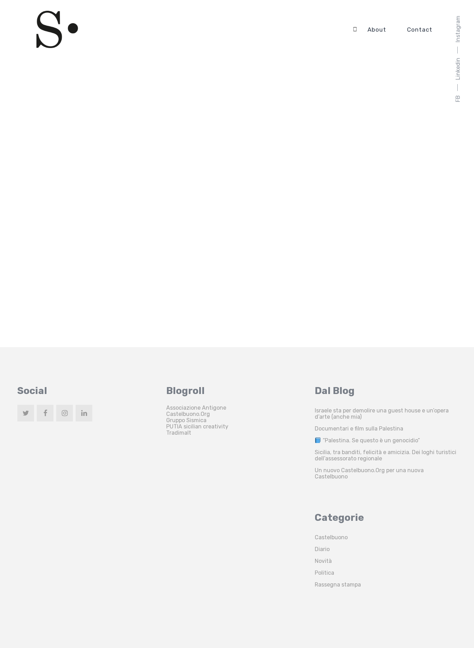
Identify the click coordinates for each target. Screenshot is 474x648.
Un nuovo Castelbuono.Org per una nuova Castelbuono (369, 473)
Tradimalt (178, 432)
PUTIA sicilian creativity (197, 426)
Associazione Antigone (196, 407)
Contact (419, 29)
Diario (322, 549)
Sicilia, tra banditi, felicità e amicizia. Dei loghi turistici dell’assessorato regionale (385, 455)
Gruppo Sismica (186, 420)
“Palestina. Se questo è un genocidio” (370, 440)
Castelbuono (331, 537)
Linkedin (458, 69)
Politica (324, 572)
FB (458, 98)
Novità (323, 561)
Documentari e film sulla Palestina (359, 428)
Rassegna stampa (338, 584)
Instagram (458, 29)
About (376, 29)
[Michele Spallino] (57, 29)
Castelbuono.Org (188, 414)
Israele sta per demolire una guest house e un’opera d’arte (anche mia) (382, 413)
